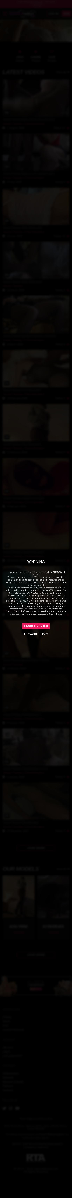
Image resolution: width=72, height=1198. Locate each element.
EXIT (45, 634)
